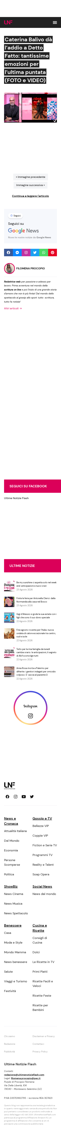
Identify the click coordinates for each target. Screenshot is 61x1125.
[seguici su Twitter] (31, 796)
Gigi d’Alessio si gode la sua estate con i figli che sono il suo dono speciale (36, 616)
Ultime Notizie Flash (16, 498)
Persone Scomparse (12, 862)
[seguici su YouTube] (23, 796)
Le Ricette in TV (43, 962)
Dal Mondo (11, 841)
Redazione (9, 1043)
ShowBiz (11, 886)
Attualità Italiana (15, 831)
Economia (11, 850)
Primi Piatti (40, 972)
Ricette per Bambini (40, 1007)
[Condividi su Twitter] (35, 252)
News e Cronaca (11, 821)
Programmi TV (43, 855)
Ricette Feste (42, 996)
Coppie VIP (40, 836)
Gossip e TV (42, 818)
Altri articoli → (13, 308)
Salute (8, 972)
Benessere (13, 925)
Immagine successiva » (30, 185)
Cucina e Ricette (40, 928)
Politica (9, 874)
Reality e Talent (43, 865)
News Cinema (13, 894)
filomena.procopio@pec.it (25, 1078)
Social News (42, 886)
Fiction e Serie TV (45, 845)
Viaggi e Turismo (15, 981)
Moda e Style (13, 943)
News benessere (15, 962)
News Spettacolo (16, 913)
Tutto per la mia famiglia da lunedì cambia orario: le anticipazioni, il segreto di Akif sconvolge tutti (36, 652)
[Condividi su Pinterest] (52, 252)
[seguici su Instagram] (15, 796)
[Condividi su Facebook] (8, 252)
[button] (55, 22)
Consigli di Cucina (40, 940)
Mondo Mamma (15, 952)
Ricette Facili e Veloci (43, 983)
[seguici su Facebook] (7, 796)
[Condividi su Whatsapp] (43, 252)
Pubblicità (9, 1051)
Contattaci (38, 1043)
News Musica (13, 904)
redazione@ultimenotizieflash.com (24, 1074)
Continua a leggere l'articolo (30, 196)
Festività (10, 991)
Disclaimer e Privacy (44, 1036)
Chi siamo (9, 1036)
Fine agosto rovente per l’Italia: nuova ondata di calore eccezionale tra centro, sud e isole (36, 633)
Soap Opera (41, 874)
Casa (7, 933)
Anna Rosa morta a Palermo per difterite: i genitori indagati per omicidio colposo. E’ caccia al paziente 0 (36, 671)
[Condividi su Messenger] (17, 252)
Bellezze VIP (41, 826)
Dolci (36, 952)
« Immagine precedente (30, 177)
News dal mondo (44, 894)
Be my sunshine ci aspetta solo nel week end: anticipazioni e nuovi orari (36, 584)
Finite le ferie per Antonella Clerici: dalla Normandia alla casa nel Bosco (35, 600)
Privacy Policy (40, 1051)
